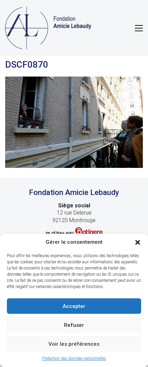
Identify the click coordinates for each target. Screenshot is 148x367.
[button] (137, 242)
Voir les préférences (74, 344)
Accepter (74, 306)
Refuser (74, 325)
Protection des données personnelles (74, 358)
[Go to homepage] (48, 28)
